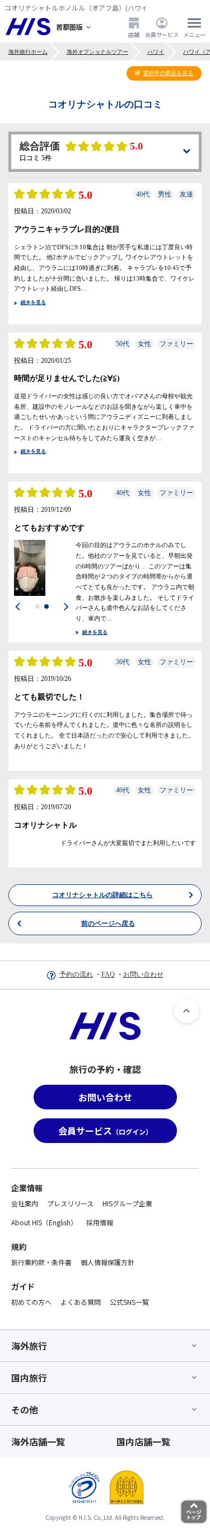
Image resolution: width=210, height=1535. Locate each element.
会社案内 (24, 1203)
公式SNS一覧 (129, 1302)
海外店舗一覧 (38, 1441)
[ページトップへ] (186, 1011)
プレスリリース (70, 1203)
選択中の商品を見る (168, 73)
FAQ (108, 974)
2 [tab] (47, 606)
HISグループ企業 (127, 1203)
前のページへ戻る (108, 1515)
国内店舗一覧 (143, 1441)
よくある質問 (80, 1302)
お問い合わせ (143, 974)
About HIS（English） (44, 1222)
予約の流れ (76, 974)
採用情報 (99, 1222)
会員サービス (162, 34)
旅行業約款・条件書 (41, 1262)
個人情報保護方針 (107, 1262)
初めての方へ (31, 1302)
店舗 (133, 34)
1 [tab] (38, 606)
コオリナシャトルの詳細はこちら (102, 1486)
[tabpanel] (42, 568)
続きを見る (33, 302)
